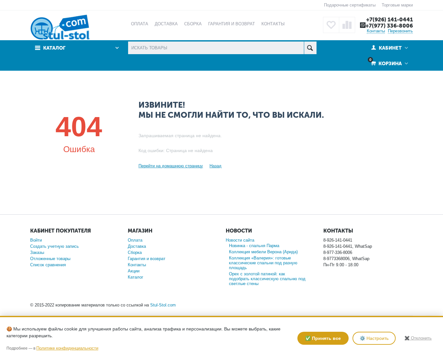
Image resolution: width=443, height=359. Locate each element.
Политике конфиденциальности (67, 348)
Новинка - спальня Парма (254, 245)
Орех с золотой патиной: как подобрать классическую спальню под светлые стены (267, 278)
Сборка (135, 252)
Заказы (37, 252)
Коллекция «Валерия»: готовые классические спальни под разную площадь (263, 263)
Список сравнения (48, 264)
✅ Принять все (323, 338)
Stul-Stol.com (163, 305)
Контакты (376, 31)
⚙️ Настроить (374, 338)
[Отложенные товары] (331, 25)
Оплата (135, 240)
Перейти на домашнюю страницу (170, 165)
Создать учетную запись (54, 246)
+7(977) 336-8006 (389, 25)
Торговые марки (397, 5)
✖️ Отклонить (418, 338)
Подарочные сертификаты (350, 5)
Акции (133, 271)
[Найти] (310, 48)
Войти (36, 240)
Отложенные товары (50, 258)
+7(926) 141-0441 (389, 19)
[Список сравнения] (347, 25)
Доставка (137, 246)
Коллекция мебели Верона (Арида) (263, 251)
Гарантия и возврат (146, 258)
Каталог (135, 277)
